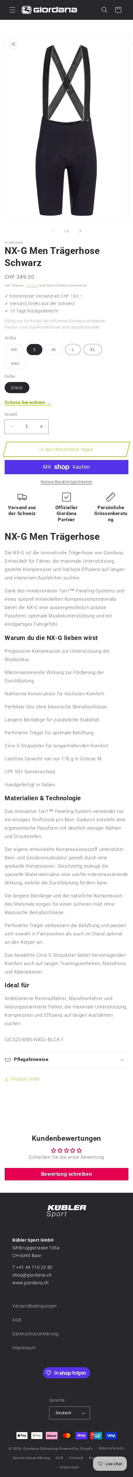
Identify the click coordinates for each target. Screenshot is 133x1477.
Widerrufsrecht (111, 1448)
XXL (18, 365)
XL (93, 349)
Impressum (24, 1347)
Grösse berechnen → (28, 402)
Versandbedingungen (34, 1305)
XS (17, 351)
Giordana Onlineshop (40, 1449)
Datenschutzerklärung (35, 1333)
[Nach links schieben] (53, 231)
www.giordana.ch (30, 1282)
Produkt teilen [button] (25, 1078)
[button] (12, 10)
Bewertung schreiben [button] (66, 1174)
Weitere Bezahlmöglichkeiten (66, 482)
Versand (32, 285)
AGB (17, 1319)
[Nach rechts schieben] (80, 231)
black (17, 387)
